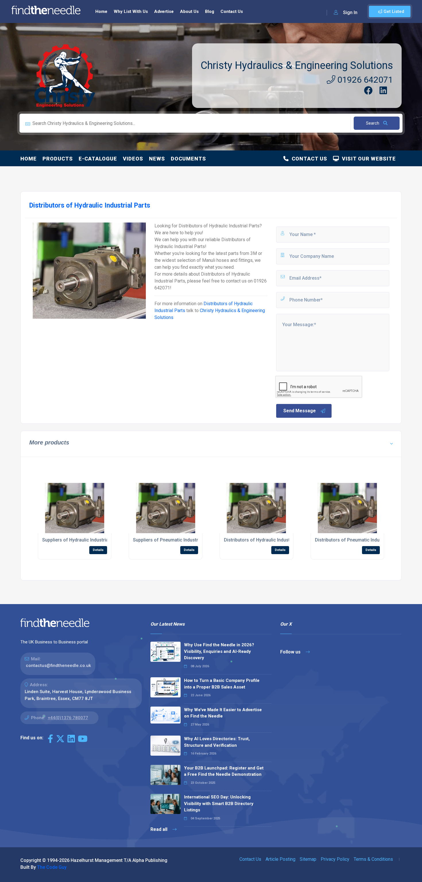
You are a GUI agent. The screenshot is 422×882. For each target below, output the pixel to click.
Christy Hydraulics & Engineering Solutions (297, 65)
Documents (188, 159)
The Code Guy (52, 867)
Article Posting (280, 859)
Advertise (164, 11)
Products (57, 159)
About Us (189, 11)
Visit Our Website (367, 159)
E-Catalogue (98, 159)
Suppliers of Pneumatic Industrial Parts (174, 540)
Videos (133, 159)
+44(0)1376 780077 (68, 717)
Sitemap (308, 859)
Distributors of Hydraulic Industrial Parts (266, 540)
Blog (209, 11)
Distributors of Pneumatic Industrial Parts (358, 540)
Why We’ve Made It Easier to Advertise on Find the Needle (223, 713)
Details (98, 550)
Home (101, 11)
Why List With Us (131, 11)
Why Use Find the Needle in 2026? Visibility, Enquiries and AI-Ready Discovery (219, 651)
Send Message (299, 410)
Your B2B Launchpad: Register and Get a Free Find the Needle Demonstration (224, 771)
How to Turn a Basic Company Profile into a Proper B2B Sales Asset (222, 684)
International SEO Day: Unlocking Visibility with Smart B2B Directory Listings (218, 803)
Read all (159, 829)
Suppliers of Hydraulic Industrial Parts (82, 540)
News (157, 159)
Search (373, 123)
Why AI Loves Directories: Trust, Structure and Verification (217, 742)
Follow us (291, 652)
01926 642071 (364, 80)
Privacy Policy (335, 859)
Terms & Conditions (373, 859)
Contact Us (231, 11)
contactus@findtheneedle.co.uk (58, 665)
